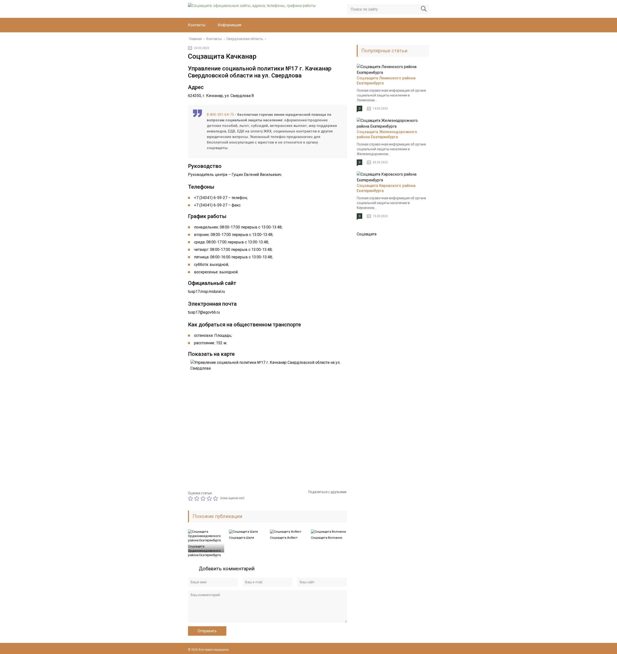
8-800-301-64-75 (220, 114)
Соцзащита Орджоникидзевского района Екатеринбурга (204, 550)
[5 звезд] (216, 498)
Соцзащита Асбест (284, 537)
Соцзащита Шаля (241, 537)
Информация (229, 25)
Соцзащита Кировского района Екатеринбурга (386, 188)
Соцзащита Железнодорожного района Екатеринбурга (387, 134)
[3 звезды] (204, 498)
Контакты (197, 25)
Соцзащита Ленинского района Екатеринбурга (386, 80)
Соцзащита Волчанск (326, 537)
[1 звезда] (191, 498)
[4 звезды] (210, 498)
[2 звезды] (197, 498)
